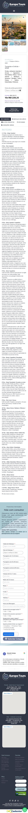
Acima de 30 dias (9, 629)
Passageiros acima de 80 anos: (11, 568)
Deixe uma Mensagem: (9, 603)
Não (10, 611)
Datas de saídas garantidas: (13, 88)
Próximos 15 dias (9, 627)
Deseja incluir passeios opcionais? (12, 614)
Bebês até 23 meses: (8, 579)
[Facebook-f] (10, 800)
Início (6, 59)
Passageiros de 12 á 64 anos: (11, 556)
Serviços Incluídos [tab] (19, 119)
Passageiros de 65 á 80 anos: (11, 562)
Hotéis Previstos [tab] (8, 122)
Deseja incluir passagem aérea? (11, 609)
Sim (5, 611)
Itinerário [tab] (6, 119)
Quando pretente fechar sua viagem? (12, 624)
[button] (14, 10)
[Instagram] (12, 800)
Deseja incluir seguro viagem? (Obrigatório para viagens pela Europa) (13, 619)
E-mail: (5, 591)
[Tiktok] (15, 800)
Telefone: (5, 597)
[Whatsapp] (18, 800)
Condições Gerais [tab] (8, 125)
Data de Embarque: (8, 550)
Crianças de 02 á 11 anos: (9, 574)
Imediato (7, 626)
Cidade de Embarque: (8, 544)
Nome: (5, 585)
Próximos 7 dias (17, 626)
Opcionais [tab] (21, 122)
